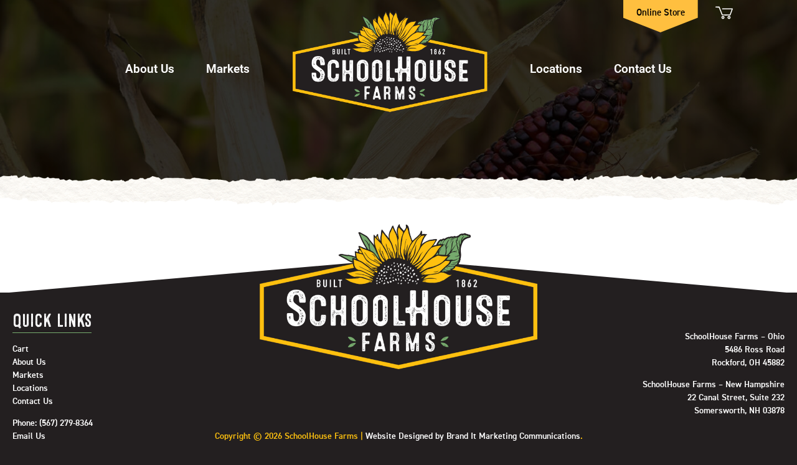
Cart (723, 12)
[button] (149, 62)
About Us (149, 68)
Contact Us (643, 68)
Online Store (660, 12)
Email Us (28, 436)
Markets (228, 68)
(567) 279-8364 (66, 423)
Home (390, 62)
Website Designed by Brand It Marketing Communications (472, 436)
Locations (556, 68)
